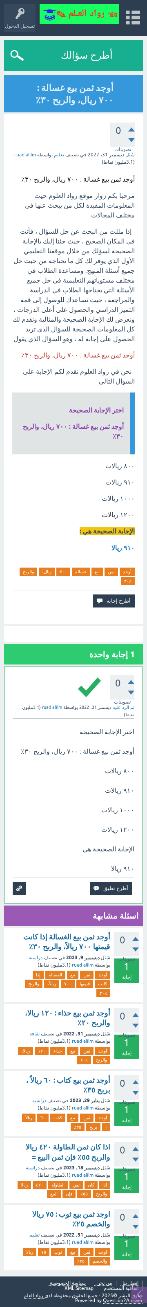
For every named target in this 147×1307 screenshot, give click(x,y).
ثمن (111, 571)
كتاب (57, 1117)
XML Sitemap (79, 1288)
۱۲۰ (41, 1050)
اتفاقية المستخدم (121, 1288)
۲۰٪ (84, 1059)
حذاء (57, 1050)
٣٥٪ (77, 1127)
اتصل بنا (130, 1283)
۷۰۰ (63, 571)
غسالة (81, 571)
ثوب (58, 1252)
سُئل (130, 155)
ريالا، (25, 1050)
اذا (104, 1184)
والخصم (100, 1261)
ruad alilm (83, 965)
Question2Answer (123, 1300)
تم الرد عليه (123, 707)
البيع (54, 1193)
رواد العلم (34, 1295)
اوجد (102, 1252)
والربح (28, 571)
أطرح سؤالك (87, 55)
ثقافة (34, 1034)
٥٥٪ (84, 1193)
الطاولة (58, 1184)
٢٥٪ (81, 1261)
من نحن (104, 1283)
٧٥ (43, 1252)
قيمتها (85, 983)
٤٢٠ (39, 1184)
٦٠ (42, 1117)
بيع (97, 571)
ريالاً (28, 1117)
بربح (93, 1127)
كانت (102, 983)
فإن (69, 1193)
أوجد (127, 571)
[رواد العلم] (79, 14)
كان (91, 1184)
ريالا (24, 1184)
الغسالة (55, 974)
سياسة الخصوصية (68, 1283)
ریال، (46, 571)
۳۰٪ (127, 581)
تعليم (59, 155)
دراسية (35, 958)
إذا (38, 974)
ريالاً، (51, 983)
